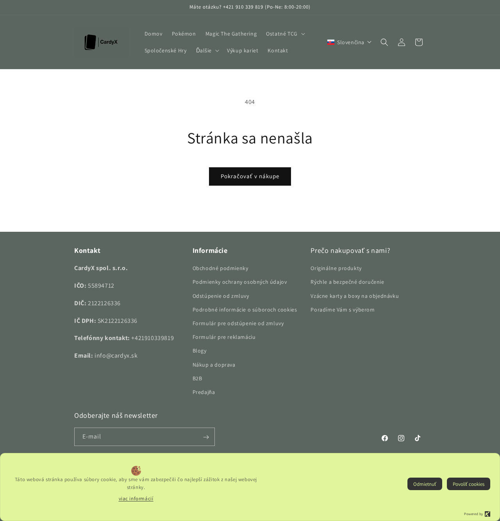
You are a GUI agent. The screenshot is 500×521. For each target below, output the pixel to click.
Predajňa (204, 392)
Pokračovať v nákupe (250, 176)
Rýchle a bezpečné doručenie (347, 282)
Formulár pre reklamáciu (224, 336)
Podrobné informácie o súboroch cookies (245, 309)
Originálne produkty (336, 268)
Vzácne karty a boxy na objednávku (355, 295)
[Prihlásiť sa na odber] (205, 437)
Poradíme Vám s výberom (343, 309)
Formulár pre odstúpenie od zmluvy (238, 323)
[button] (284, 33)
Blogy (200, 350)
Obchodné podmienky (220, 268)
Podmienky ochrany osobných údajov (240, 282)
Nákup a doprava (214, 364)
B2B (197, 378)
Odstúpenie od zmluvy (221, 295)
